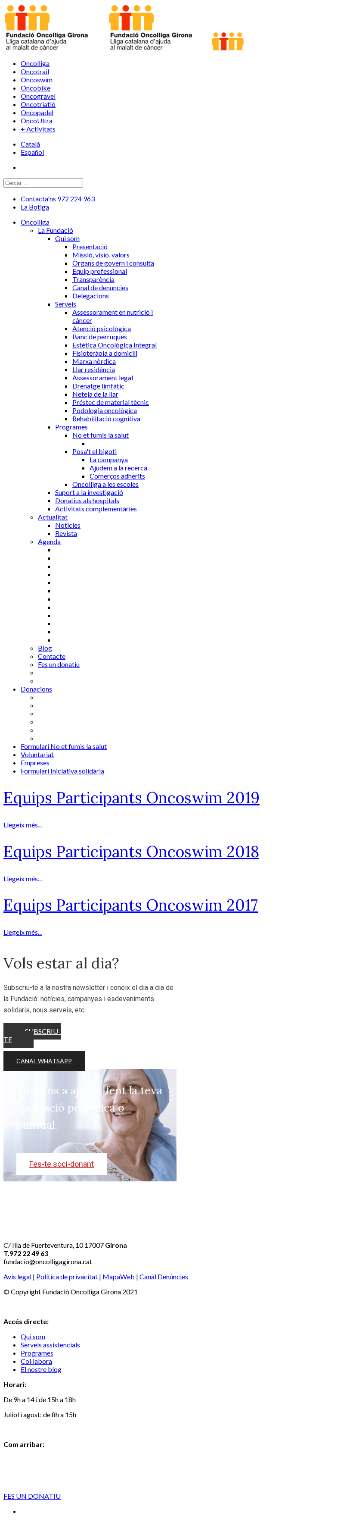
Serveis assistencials (50, 1344)
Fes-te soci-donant (61, 1163)
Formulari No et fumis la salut (64, 746)
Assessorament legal (102, 377)
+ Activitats (38, 129)
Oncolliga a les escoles (105, 484)
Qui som (67, 238)
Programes (71, 427)
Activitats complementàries (96, 508)
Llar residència (93, 369)
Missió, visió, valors (101, 255)
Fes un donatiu (59, 664)
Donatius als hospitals (87, 500)
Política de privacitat (67, 1276)
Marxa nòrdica (94, 361)
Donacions (36, 689)
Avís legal (17, 1276)
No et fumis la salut (100, 435)
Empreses (35, 762)
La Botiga (35, 207)
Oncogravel (38, 96)
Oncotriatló (38, 104)
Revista (66, 533)
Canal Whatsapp (44, 1061)
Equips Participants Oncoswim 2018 (131, 851)
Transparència (93, 279)
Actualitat (53, 517)
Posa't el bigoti (94, 451)
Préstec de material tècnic (110, 402)
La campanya (109, 459)
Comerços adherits (117, 476)
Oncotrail (35, 71)
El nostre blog (41, 1369)
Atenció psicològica (101, 328)
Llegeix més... (22, 825)
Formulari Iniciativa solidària (62, 771)
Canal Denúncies (163, 1276)
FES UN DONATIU (32, 1496)
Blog (45, 648)
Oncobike (35, 88)
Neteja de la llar (95, 394)
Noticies (68, 525)
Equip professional (99, 271)
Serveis (65, 304)
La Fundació (55, 230)
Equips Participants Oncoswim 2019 (131, 798)
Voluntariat (37, 754)
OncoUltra (37, 120)
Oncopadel (37, 112)
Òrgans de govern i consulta (113, 263)
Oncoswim (37, 79)
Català (30, 144)
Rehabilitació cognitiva (106, 418)
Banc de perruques (99, 336)
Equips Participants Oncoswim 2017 (130, 905)
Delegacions (90, 295)
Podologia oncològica (104, 410)
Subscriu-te (32, 1035)
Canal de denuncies (100, 287)
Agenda (49, 541)
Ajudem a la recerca (118, 467)
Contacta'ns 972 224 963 (58, 198)
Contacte (51, 656)
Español (32, 152)
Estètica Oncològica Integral (114, 345)
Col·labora (36, 1361)
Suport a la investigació (89, 492)
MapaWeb (118, 1276)
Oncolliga (35, 63)
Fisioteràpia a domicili (104, 353)
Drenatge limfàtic (98, 386)
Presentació (90, 246)
